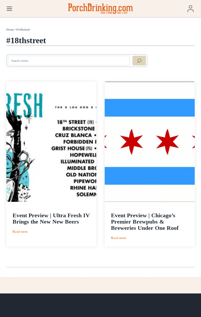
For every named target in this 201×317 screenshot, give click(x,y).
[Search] (139, 61)
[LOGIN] (190, 8)
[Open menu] (9, 8)
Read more (20, 231)
